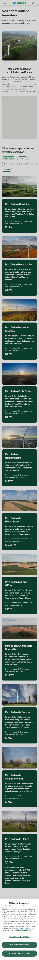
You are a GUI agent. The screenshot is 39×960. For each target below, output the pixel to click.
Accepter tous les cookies (19, 953)
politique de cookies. (24, 930)
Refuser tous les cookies (20, 945)
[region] (19, 929)
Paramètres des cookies (19, 937)
